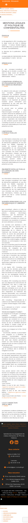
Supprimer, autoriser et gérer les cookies (14, 387)
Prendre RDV (15, 1)
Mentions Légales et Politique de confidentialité (14, 496)
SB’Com (15, 492)
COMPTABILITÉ (7, 515)
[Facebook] (12, 442)
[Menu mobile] (0, 17)
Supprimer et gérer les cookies (17, 392)
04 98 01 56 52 (6, 1)
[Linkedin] (16, 442)
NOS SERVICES (7, 519)
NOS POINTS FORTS (8, 517)
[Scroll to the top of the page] (0, 506)
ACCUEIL (5, 511)
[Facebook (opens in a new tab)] (6, 5)
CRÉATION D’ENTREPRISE (10, 513)
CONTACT (5, 521)
